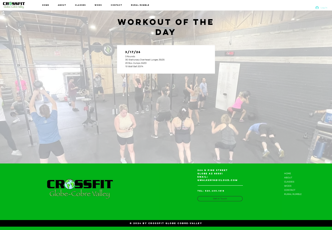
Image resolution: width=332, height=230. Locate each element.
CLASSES (289, 181)
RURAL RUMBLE (291, 194)
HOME (287, 173)
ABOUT (288, 177)
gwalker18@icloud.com (217, 180)
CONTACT (289, 190)
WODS (287, 186)
